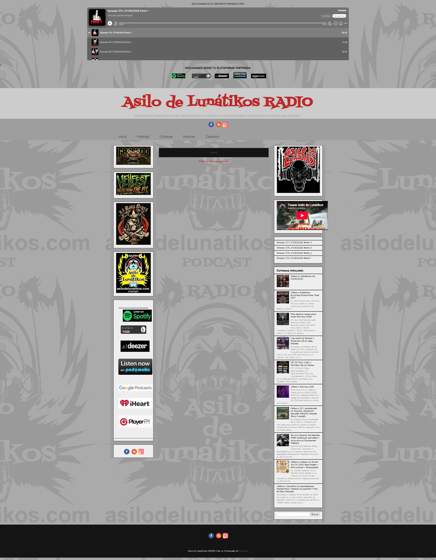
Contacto (212, 136)
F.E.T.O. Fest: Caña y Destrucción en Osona (302, 364)
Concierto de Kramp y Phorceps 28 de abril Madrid (302, 341)
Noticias (189, 136)
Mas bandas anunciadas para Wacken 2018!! (303, 315)
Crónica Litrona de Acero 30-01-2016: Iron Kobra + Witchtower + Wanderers (304, 464)
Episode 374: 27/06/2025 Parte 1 (294, 258)
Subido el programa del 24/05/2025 (303, 277)
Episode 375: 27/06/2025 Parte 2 (294, 252)
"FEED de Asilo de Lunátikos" (214, 161)
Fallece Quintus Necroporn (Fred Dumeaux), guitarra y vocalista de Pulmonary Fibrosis (305, 439)
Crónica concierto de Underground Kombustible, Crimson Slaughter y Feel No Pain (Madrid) (297, 489)
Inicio (123, 136)
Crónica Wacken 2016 (302, 386)
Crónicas (166, 136)
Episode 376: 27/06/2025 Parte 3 (294, 247)
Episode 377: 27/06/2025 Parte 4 (294, 242)
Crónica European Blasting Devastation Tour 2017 (305, 295)
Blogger (243, 550)
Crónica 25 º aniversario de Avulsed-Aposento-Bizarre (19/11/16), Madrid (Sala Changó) (304, 412)
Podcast (143, 136)
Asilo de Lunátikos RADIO (218, 102)
